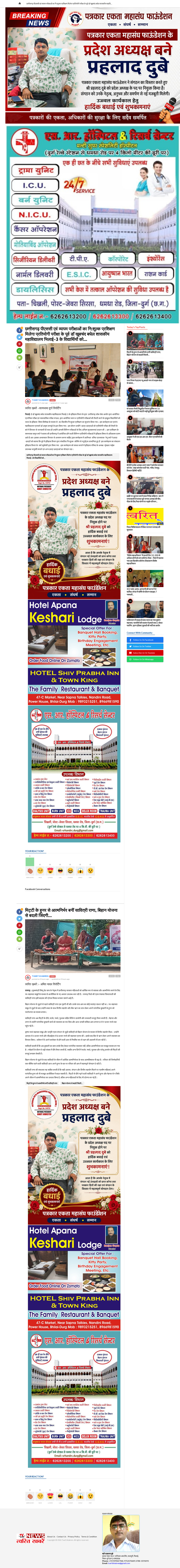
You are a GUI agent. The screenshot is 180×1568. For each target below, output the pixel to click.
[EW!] (90, 871)
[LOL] (60, 871)
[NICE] (40, 871)
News (111, 400)
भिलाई (118, 400)
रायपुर (118, 976)
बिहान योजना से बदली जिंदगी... (72, 1083)
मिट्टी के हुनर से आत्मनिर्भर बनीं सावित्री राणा (42, 1083)
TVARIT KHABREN (40, 400)
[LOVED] (50, 871)
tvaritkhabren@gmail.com (119, 1563)
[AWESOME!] (30, 871)
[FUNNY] (70, 871)
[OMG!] (80, 871)
